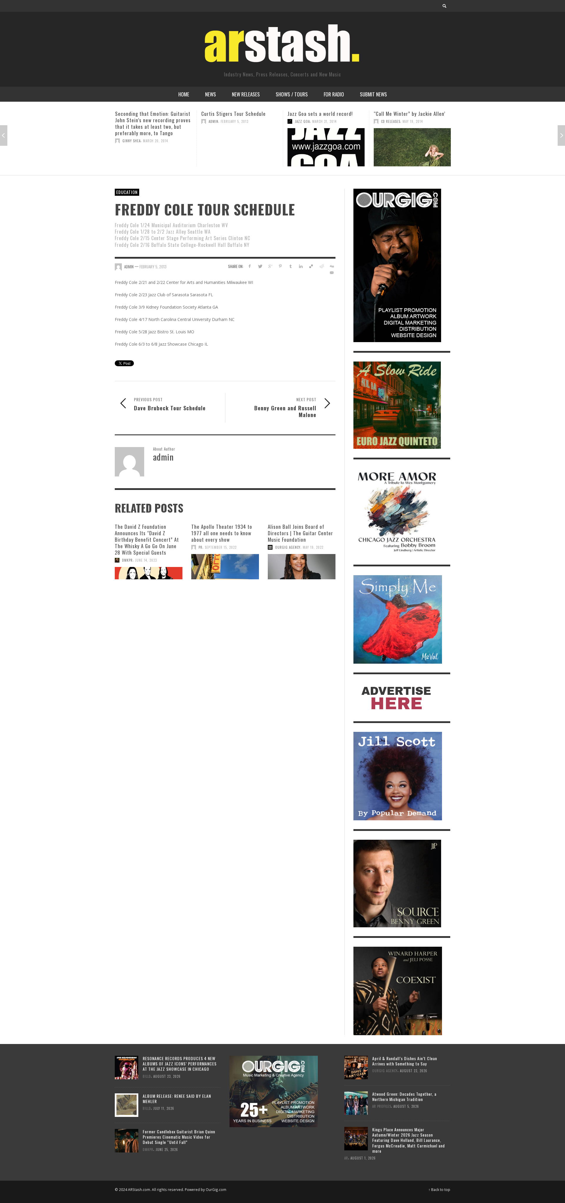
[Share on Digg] (331, 266)
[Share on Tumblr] (291, 266)
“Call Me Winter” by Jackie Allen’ (323, 113)
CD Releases (304, 121)
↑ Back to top (439, 1189)
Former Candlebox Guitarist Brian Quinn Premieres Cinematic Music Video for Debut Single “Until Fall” (179, 1136)
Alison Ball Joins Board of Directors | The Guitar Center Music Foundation (300, 533)
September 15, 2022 (221, 547)
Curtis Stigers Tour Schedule (147, 113)
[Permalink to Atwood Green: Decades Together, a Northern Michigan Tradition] (356, 1102)
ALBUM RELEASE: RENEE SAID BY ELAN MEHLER (177, 1098)
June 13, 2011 (403, 128)
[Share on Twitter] (260, 266)
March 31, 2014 (238, 121)
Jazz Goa (216, 121)
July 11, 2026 (163, 1108)
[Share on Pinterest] (280, 266)
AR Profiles (381, 1106)
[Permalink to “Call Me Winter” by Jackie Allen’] (326, 147)
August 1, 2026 (363, 1157)
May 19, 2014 (326, 121)
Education (127, 192)
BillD (147, 1076)
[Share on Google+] (270, 266)
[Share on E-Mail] (331, 273)
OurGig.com (216, 1189)
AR (346, 1157)
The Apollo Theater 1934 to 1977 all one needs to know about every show (221, 533)
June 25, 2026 (167, 1149)
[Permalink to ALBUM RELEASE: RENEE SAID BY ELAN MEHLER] (126, 1104)
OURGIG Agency (287, 547)
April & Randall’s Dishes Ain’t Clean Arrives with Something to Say (404, 1061)
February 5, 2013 (148, 121)
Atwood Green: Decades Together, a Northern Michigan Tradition (404, 1096)
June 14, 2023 (146, 560)
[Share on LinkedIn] (301, 266)
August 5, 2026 (406, 1106)
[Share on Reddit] (321, 266)
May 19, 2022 (313, 547)
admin (127, 121)
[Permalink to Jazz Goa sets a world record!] (239, 147)
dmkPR (127, 560)
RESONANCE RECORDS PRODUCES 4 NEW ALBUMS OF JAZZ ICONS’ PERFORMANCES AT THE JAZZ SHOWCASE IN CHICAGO (180, 1063)
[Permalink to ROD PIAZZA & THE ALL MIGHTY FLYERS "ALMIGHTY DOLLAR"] (412, 150)
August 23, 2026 (167, 1076)
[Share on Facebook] (250, 266)
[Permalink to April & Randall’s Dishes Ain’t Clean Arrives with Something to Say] (356, 1067)
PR (200, 547)
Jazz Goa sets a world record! (234, 113)
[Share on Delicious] (311, 266)
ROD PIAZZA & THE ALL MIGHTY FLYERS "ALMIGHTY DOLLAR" (407, 117)
